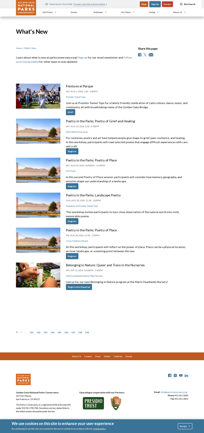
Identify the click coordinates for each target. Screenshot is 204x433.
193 (45, 332)
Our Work (126, 12)
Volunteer (98, 12)
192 (38, 332)
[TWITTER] (145, 54)
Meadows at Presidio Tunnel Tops (82, 206)
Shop (144, 4)
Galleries (118, 356)
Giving (152, 12)
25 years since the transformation (89, 4)
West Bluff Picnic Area (77, 132)
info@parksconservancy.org (174, 392)
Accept (183, 426)
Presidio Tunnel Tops (76, 97)
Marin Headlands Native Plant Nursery (84, 275)
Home (19, 48)
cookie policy (99, 428)
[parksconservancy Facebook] (169, 375)
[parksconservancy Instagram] (175, 375)
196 (66, 332)
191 (31, 332)
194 (52, 332)
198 (80, 332)
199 (87, 332)
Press (97, 356)
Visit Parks (47, 12)
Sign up (82, 57)
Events (74, 12)
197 (73, 332)
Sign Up (155, 4)
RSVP (70, 112)
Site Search (189, 4)
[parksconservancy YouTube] (180, 375)
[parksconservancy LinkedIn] (186, 375)
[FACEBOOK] (139, 54)
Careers (88, 356)
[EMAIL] (151, 54)
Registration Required (79, 287)
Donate (167, 4)
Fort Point (70, 171)
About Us (177, 12)
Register (72, 151)
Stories (129, 356)
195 (59, 332)
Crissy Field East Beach (77, 241)
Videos (107, 356)
